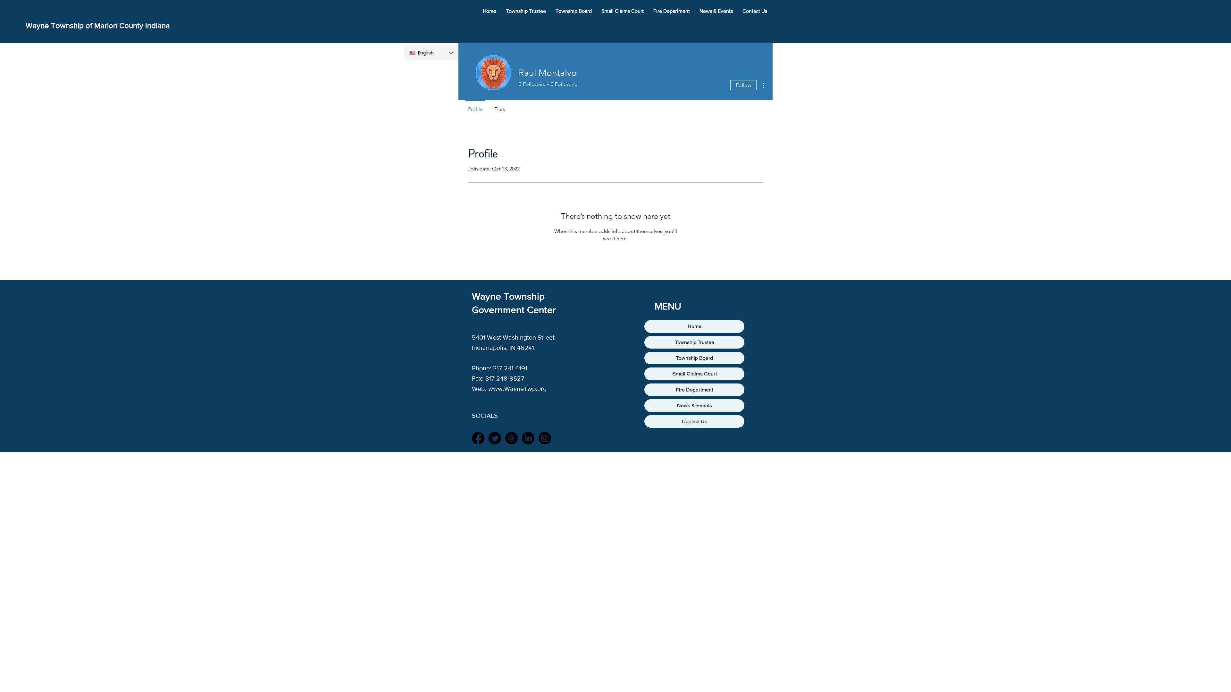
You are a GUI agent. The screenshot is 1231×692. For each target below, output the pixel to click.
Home (694, 326)
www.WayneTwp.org (517, 388)
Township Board (694, 358)
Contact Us (694, 421)
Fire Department (694, 390)
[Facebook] (478, 438)
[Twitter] (495, 438)
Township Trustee (694, 342)
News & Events (694, 405)
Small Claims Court (694, 374)
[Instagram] (545, 438)
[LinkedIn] (528, 438)
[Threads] (511, 438)
